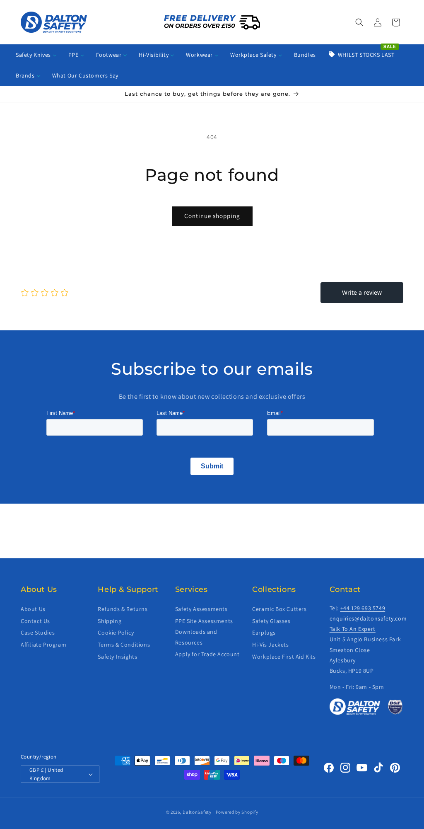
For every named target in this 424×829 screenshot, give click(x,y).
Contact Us (35, 621)
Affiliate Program (43, 644)
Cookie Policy (116, 632)
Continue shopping (212, 216)
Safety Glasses (271, 621)
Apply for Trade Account (207, 654)
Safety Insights (117, 656)
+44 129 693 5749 (362, 608)
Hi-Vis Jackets (270, 644)
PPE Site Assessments (204, 621)
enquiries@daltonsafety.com (368, 618)
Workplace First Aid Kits (284, 656)
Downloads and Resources (196, 637)
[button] (359, 22)
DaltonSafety (197, 812)
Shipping (109, 621)
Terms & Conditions (124, 644)
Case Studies (38, 632)
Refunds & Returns (122, 609)
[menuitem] (36, 54)
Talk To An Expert (353, 629)
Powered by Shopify (237, 812)
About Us (33, 609)
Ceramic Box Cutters (279, 609)
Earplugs (264, 632)
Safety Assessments (201, 609)
